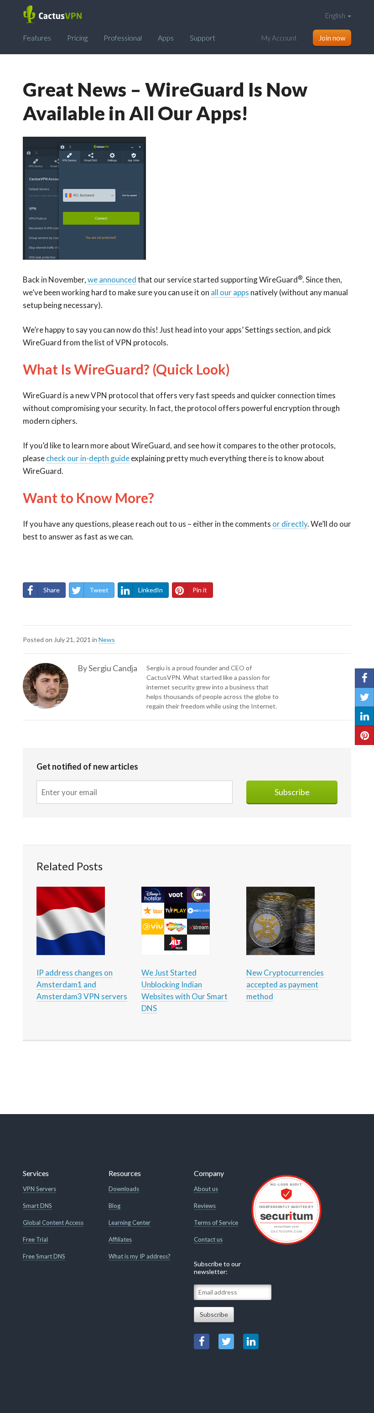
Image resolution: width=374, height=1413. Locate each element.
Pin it (199, 590)
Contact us (208, 1239)
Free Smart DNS (44, 1256)
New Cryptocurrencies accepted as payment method (285, 984)
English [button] (336, 15)
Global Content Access (53, 1222)
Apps (166, 37)
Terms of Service (216, 1222)
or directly (289, 524)
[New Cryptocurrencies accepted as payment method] (280, 920)
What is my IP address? (140, 1256)
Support (202, 37)
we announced (112, 279)
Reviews (205, 1205)
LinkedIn (150, 590)
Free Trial (35, 1239)
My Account (279, 38)
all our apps (230, 292)
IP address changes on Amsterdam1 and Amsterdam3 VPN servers (81, 984)
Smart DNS (37, 1205)
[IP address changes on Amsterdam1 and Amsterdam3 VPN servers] (70, 920)
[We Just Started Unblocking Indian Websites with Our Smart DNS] (175, 920)
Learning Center (130, 1222)
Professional (123, 37)
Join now (332, 38)
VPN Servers (39, 1188)
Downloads (124, 1188)
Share (51, 590)
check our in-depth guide (88, 458)
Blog (114, 1205)
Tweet (99, 590)
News (107, 639)
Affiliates (120, 1239)
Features (37, 37)
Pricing (77, 37)
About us (206, 1188)
